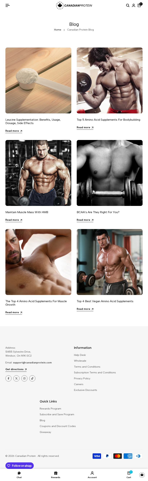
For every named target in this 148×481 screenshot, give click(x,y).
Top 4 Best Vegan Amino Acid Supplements (105, 301)
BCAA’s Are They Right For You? (98, 212)
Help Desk (80, 355)
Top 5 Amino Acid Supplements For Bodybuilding (108, 119)
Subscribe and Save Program (57, 414)
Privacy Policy (82, 378)
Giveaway (45, 432)
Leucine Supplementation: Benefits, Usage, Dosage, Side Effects (33, 121)
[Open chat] (142, 475)
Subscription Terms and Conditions (95, 372)
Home (57, 29)
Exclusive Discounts (85, 390)
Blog (42, 420)
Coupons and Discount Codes (58, 426)
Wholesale (80, 360)
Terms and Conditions (87, 366)
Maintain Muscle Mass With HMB (26, 212)
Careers (78, 384)
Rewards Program (50, 408)
